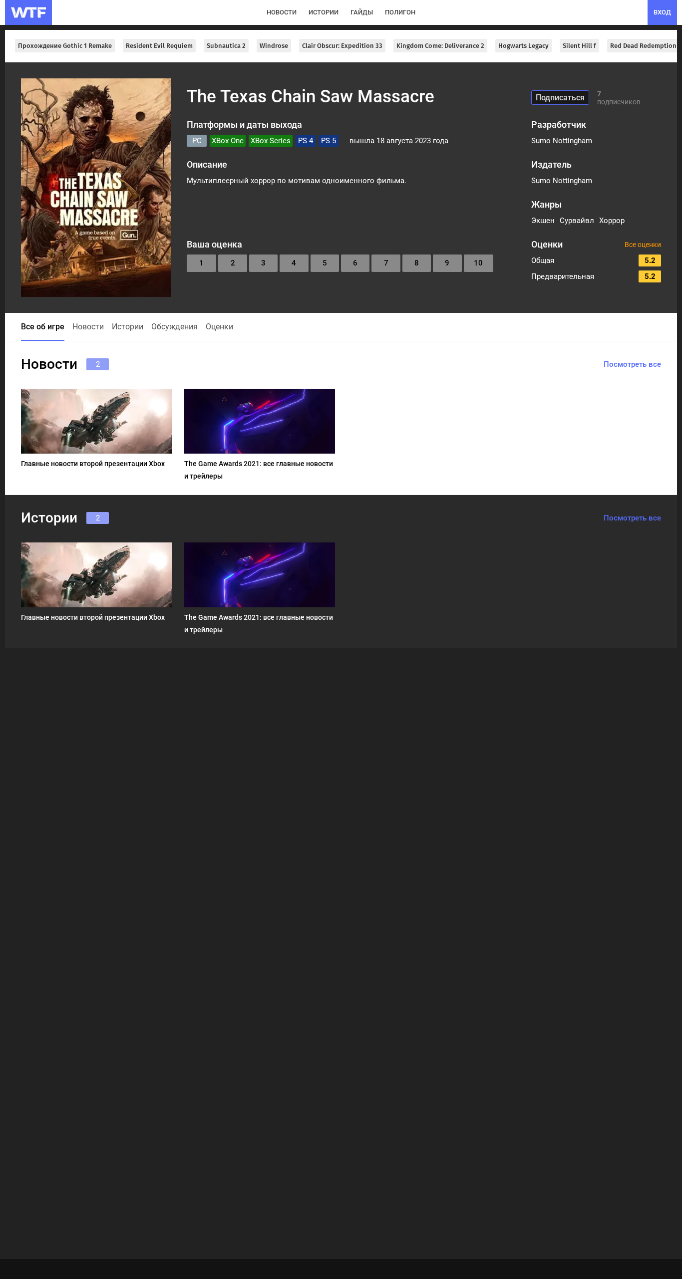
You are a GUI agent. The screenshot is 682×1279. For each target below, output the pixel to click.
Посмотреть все (632, 364)
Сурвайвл (577, 220)
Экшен (543, 220)
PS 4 (305, 140)
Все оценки (643, 245)
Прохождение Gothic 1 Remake (65, 45)
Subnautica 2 (226, 45)
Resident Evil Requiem (159, 45)
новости (282, 12)
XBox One (228, 140)
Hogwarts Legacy (523, 45)
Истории (127, 326)
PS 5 (328, 140)
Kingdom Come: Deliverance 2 (440, 45)
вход (662, 12)
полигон (400, 12)
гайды (361, 12)
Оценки (219, 326)
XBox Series (271, 140)
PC (197, 140)
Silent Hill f (579, 45)
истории (324, 12)
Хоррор (612, 220)
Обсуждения (174, 326)
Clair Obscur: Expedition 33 (342, 45)
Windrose (274, 45)
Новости (88, 326)
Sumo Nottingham (561, 140)
